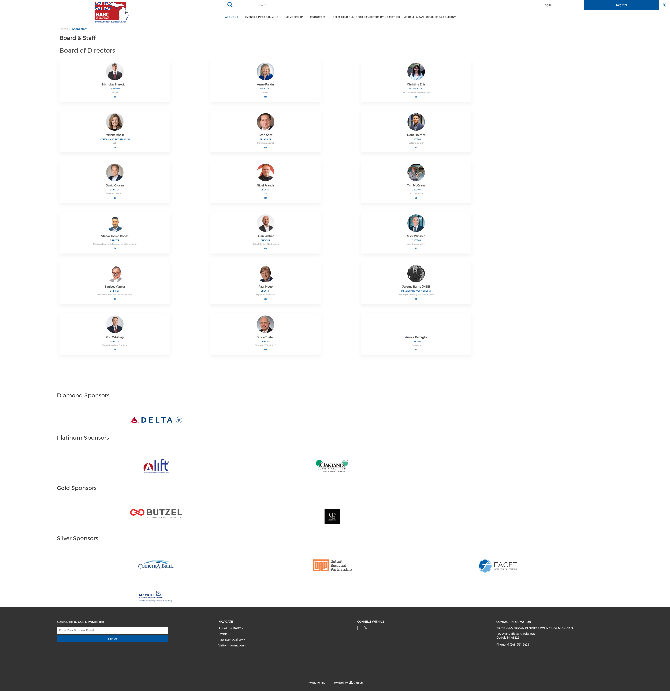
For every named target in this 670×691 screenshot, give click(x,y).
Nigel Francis (265, 185)
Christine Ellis (416, 84)
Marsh (265, 92)
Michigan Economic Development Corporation (114, 244)
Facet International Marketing (416, 92)
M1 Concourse (416, 193)
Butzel (115, 92)
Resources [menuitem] (318, 17)
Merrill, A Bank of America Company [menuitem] (430, 17)
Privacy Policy (316, 683)
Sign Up (112, 638)
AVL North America (416, 244)
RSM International (265, 143)
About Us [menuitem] (231, 17)
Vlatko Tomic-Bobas (114, 236)
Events (222, 634)
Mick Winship (416, 236)
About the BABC (229, 628)
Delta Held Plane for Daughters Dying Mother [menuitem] (366, 17)
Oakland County (416, 143)
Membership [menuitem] (294, 17)
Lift (265, 193)
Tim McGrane (416, 185)
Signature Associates (265, 294)
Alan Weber (266, 236)
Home (63, 29)
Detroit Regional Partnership (265, 244)
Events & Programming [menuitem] (261, 17)
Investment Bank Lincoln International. (114, 294)
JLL (114, 143)
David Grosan (115, 185)
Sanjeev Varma (115, 286)
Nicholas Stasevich (114, 84)
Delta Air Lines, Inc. (114, 193)
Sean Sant (265, 135)
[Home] (112, 12)
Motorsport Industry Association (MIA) (416, 294)
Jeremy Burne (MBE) (416, 286)
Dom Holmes (416, 135)
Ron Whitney (115, 337)
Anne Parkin (265, 84)
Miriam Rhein (115, 135)
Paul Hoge (265, 286)
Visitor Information (231, 645)
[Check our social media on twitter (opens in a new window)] (366, 628)
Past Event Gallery (230, 639)
